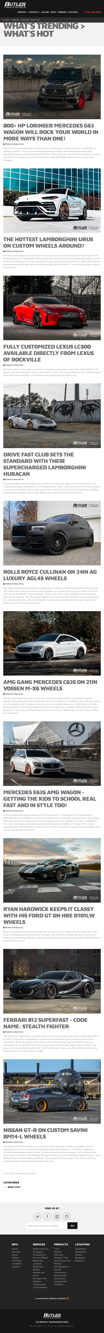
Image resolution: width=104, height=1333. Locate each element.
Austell (78, 1255)
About (53, 12)
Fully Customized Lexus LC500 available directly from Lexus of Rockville (48, 353)
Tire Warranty (42, 1322)
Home (7, 20)
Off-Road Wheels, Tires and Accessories (62, 1258)
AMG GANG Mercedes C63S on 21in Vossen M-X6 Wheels (50, 685)
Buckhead (80, 1258)
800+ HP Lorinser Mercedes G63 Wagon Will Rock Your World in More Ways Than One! (50, 132)
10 (22, 1173)
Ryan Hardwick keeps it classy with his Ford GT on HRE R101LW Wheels (49, 915)
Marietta (79, 1261)
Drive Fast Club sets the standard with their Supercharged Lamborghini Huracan (44, 464)
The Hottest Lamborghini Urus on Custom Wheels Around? (48, 242)
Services (22, 12)
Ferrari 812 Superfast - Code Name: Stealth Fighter (45, 1023)
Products (34, 12)
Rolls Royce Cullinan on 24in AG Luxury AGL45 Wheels (50, 574)
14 (33, 1173)
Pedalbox (59, 1284)
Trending (62, 12)
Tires (56, 1249)
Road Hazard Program (59, 1322)
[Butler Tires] (52, 1316)
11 (25, 1173)
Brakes (36, 1269)
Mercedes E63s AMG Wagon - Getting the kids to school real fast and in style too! (49, 798)
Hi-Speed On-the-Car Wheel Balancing (40, 1258)
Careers (16, 1266)
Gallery (45, 12)
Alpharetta (80, 1252)
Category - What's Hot (30, 20)
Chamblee (80, 1249)
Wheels (58, 1252)
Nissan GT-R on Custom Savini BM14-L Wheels (45, 1133)
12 (28, 1173)
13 (30, 1173)
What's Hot (14, 1187)
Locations (73, 12)
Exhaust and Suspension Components (60, 1278)
